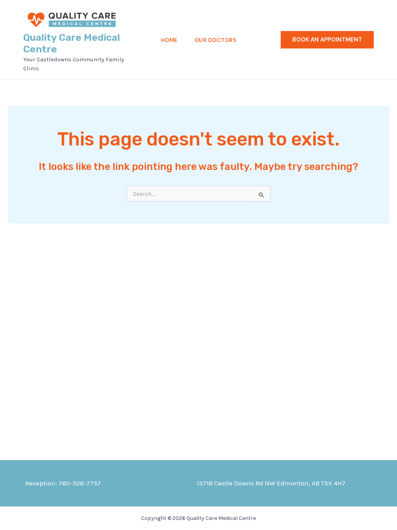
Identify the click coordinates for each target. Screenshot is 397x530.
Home (169, 40)
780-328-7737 (80, 483)
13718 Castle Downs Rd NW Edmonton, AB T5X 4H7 (271, 483)
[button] (327, 39)
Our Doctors (215, 40)
